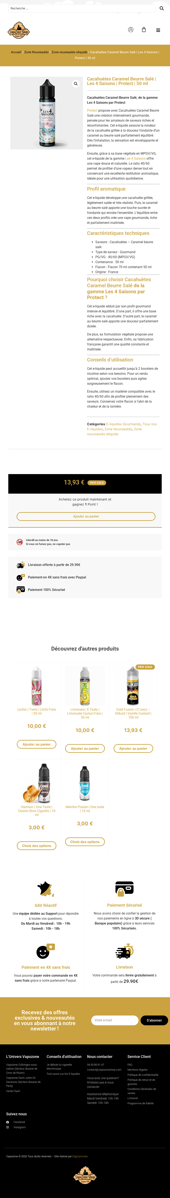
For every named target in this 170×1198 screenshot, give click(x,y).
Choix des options (36, 846)
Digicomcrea (79, 1156)
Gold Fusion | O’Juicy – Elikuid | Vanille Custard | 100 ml (133, 713)
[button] (158, 30)
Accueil (16, 52)
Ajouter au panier (37, 744)
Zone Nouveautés (36, 52)
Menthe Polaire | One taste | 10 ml (85, 809)
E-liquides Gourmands (123, 424)
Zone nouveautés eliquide (69, 52)
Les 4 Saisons (135, 158)
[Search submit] (162, 8)
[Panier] (144, 29)
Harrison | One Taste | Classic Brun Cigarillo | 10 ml (36, 811)
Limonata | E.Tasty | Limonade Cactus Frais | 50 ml (85, 713)
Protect (92, 110)
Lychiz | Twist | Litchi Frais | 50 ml (36, 711)
